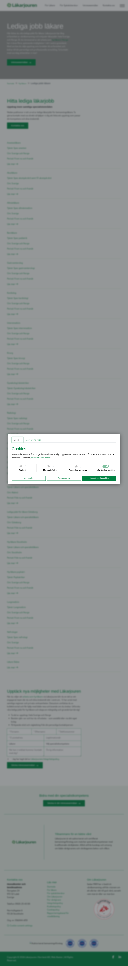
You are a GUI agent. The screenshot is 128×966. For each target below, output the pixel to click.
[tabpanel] (64, 452)
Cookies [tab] (17, 439)
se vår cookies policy (40, 457)
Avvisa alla (28, 478)
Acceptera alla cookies (99, 478)
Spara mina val (64, 478)
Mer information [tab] (33, 439)
